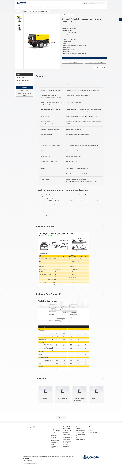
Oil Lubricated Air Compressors (54, 434)
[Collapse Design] (103, 76)
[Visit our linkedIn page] (30, 427)
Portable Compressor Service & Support (81, 435)
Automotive (66, 446)
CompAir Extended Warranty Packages (80, 438)
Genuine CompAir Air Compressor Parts (80, 431)
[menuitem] (19, 7)
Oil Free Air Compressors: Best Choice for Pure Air (55, 439)
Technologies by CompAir (92, 429)
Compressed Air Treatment (54, 447)
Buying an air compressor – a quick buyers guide (55, 430)
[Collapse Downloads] (103, 378)
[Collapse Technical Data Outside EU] (103, 294)
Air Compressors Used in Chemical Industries (67, 443)
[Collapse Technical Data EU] (103, 226)
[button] (71, 76)
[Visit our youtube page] (34, 427)
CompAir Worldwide (93, 432)
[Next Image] (57, 41)
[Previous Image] (26, 41)
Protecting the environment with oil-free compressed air (68, 436)
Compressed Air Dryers (54, 443)
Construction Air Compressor (67, 431)
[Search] (84, 3)
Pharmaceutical (66, 439)
